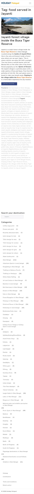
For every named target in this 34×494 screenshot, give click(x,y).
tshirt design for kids (9, 236)
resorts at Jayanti (19, 151)
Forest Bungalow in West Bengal (13, 297)
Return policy (7, 485)
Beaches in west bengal (10, 284)
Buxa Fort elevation (11, 107)
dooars (19, 117)
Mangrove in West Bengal (11, 400)
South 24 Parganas (9, 448)
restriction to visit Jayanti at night (13, 153)
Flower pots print (8, 229)
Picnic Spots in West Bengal (11, 94)
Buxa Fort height (25, 107)
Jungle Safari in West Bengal (21, 92)
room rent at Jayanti (14, 158)
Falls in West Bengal (9, 294)
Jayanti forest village (22, 132)
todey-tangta (7, 383)
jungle (21, 138)
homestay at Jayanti (19, 124)
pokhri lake (5, 147)
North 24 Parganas (9, 445)
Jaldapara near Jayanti (18, 130)
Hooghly (5, 424)
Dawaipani (6, 321)
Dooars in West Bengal (9, 90)
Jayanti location (11, 136)
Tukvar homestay (8, 390)
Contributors (7, 476)
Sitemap (5, 473)
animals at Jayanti (26, 103)
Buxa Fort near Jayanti (9, 109)
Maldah (5, 434)
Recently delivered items (11, 232)
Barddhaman (7, 417)
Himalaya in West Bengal (11, 301)
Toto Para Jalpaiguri (9, 386)
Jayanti (29, 130)
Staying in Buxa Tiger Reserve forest (14, 162)
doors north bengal (17, 120)
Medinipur (6, 438)
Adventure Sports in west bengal (13, 263)
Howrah (5, 427)
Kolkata (5, 342)
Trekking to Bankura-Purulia (12, 270)
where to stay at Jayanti (17, 168)
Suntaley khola (7, 373)
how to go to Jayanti (19, 128)
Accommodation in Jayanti (10, 103)
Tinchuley (6, 379)
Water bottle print (8, 256)
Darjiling (5, 421)
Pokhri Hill (25, 145)
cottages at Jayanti (13, 111)
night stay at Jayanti (19, 143)
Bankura (5, 414)
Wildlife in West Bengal (9, 98)
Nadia (4, 441)
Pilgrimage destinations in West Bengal (15, 451)
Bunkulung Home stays (10, 311)
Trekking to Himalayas (10, 273)
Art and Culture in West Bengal (13, 280)
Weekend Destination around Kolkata (14, 457)
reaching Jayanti (6, 151)
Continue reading (9, 83)
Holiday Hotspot (12, 491)
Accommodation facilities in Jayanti (13, 101)
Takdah (5, 376)
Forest (9, 124)
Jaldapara (6, 332)
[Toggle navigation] (30, 3)
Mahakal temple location (15, 141)
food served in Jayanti (8, 122)
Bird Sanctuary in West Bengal (19, 88)
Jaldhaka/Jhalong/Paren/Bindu (12, 335)
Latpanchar (6, 345)
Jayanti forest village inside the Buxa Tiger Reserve (15, 40)
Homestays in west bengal (11, 308)
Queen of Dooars (15, 147)
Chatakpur (6, 314)
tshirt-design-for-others (10, 253)
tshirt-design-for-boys (10, 246)
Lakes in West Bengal (10, 397)
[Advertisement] (17, 194)
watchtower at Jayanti (15, 166)
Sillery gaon (6, 366)
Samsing (5, 359)
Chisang (5, 318)
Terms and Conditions (10, 482)
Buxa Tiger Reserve (8, 52)
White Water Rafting (9, 277)
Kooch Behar (7, 431)
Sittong (5, 369)
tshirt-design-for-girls (10, 250)
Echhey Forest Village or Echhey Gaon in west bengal (13, 325)
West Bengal (25, 96)
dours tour (28, 120)
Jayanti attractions (7, 132)
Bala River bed (6, 105)
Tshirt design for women (10, 243)
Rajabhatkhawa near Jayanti (18, 149)
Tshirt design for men (10, 239)
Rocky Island (7, 356)
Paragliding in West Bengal (11, 267)
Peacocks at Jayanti (14, 145)
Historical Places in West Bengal (13, 304)
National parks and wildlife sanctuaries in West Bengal (15, 404)
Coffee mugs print (8, 226)
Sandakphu (6, 362)
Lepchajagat (6, 349)
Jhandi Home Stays (9, 338)
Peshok (5, 352)
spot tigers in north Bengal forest (18, 160)
